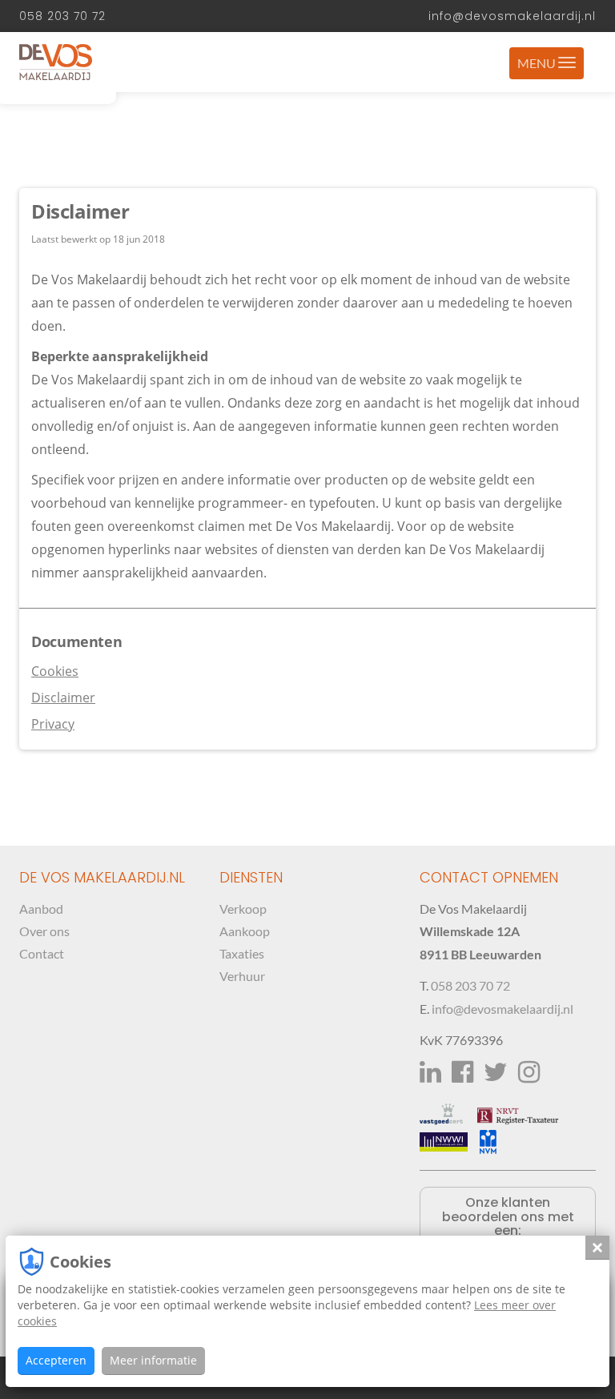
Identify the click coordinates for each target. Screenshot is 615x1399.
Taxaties (241, 953)
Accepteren (56, 1360)
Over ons (44, 931)
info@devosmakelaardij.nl (512, 16)
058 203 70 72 (62, 16)
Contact (41, 953)
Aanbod (41, 908)
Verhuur (242, 975)
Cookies (54, 671)
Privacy (52, 724)
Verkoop (243, 908)
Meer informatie (153, 1360)
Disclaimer (63, 697)
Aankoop (244, 931)
